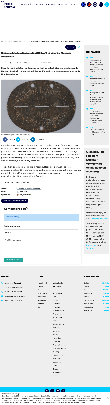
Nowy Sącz (42, 300)
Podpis (8, 232)
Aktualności (27, 4)
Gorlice (40, 307)
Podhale (41, 304)
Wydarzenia (63, 4)
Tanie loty (56, 331)
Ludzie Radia (58, 283)
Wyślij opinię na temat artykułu (14, 201)
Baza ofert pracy (59, 348)
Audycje (39, 4)
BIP (54, 297)
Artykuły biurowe (59, 345)
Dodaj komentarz (13, 260)
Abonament (57, 293)
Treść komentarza (13, 240)
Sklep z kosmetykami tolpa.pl (58, 372)
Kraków (41, 286)
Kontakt (75, 4)
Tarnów (41, 290)
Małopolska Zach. (20, 41)
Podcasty (50, 4)
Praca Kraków (58, 310)
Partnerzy (56, 300)
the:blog (56, 352)
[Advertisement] (55, 25)
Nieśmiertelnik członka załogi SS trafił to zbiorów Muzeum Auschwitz (55, 41)
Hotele (55, 335)
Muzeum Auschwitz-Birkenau (29, 188)
